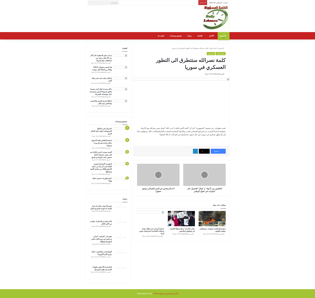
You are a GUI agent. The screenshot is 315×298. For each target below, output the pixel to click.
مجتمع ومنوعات (176, 36)
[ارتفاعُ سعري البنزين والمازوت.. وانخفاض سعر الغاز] (120, 104)
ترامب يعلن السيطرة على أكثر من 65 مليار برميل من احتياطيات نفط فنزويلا (101, 57)
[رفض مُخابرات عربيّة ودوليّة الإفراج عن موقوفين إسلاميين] (181, 218)
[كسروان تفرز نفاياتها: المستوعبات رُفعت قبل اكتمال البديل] (120, 131)
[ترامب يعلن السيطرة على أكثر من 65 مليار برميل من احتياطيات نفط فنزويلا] (120, 58)
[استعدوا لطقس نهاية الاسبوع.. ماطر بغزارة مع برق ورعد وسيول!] (120, 143)
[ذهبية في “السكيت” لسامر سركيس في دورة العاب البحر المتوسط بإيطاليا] (120, 242)
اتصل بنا (161, 36)
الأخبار (211, 36)
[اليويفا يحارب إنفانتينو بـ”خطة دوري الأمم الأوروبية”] (120, 257)
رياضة (189, 36)
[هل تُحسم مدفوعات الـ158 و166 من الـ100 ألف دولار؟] (120, 70)
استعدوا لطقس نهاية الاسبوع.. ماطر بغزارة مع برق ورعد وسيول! (101, 142)
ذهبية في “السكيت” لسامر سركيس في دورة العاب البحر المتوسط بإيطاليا (101, 239)
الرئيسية (222, 36)
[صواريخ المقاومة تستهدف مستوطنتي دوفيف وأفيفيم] (212, 218)
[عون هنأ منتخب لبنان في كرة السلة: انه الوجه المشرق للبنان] (120, 211)
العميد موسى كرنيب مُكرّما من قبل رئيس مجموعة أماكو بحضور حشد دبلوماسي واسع (101, 154)
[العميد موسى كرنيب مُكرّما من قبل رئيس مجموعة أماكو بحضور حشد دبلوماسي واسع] (120, 155)
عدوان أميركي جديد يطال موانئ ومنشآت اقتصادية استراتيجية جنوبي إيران (151, 231)
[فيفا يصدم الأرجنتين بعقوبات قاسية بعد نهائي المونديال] (120, 272)
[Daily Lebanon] (215, 18)
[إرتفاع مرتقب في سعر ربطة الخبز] (120, 81)
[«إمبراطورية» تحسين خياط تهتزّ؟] (120, 181)
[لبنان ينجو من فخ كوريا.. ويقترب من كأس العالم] (120, 226)
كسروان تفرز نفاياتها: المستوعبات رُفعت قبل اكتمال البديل (101, 131)
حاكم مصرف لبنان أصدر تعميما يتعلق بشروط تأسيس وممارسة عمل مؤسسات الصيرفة (101, 91)
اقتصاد (200, 36)
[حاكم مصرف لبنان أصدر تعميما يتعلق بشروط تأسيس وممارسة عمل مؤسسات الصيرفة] (120, 92)
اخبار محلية (213, 48)
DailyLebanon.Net (144, 293)
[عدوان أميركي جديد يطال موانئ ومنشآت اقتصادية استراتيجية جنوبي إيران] (150, 218)
